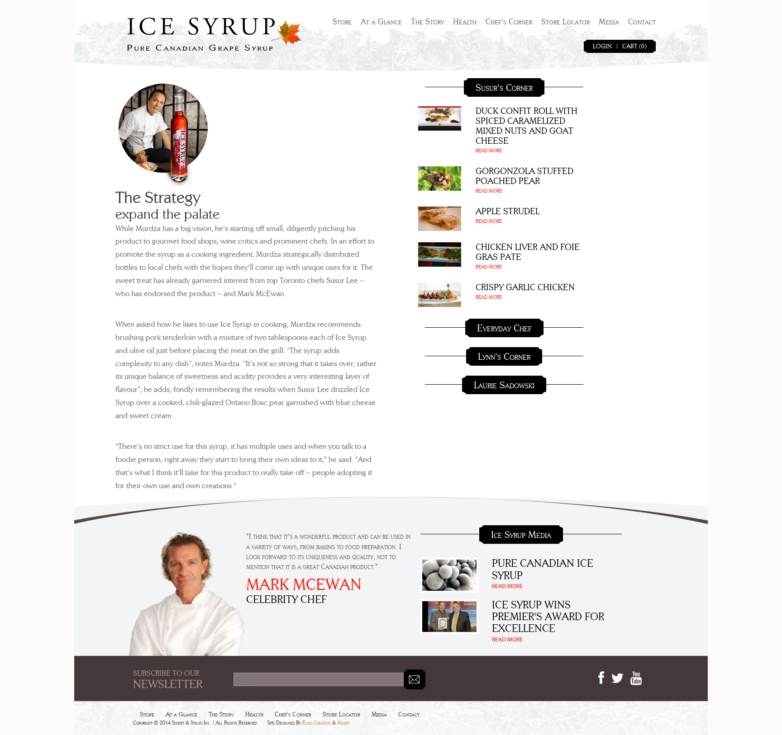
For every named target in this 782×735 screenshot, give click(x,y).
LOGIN (602, 46)
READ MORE (489, 150)
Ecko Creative (316, 723)
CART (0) (634, 46)
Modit (343, 723)
